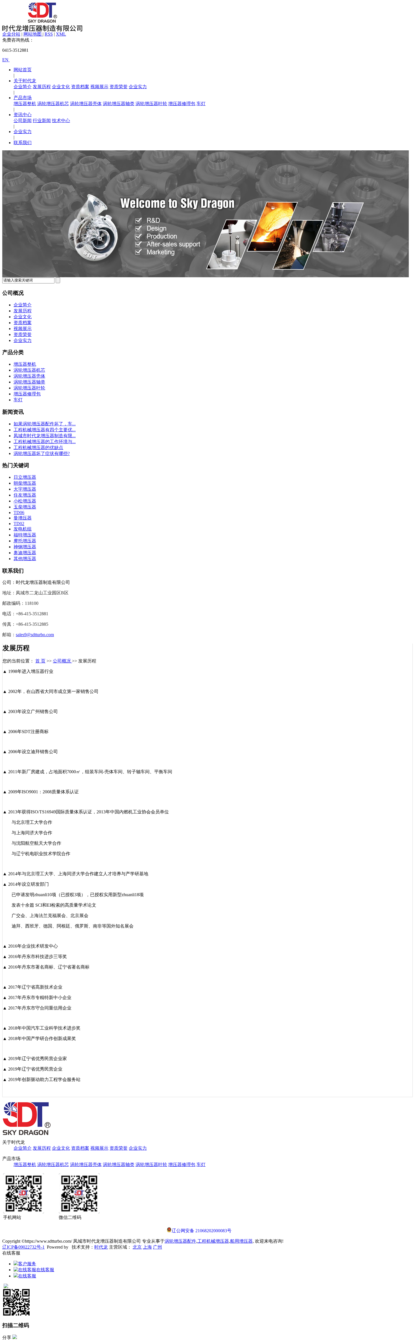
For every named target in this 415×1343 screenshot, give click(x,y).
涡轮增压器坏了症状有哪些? (42, 453)
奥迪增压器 (25, 552)
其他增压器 (25, 558)
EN (6, 59)
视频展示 (99, 86)
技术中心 (61, 120)
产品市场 (23, 97)
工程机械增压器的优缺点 (38, 447)
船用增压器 (241, 1241)
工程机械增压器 (213, 1241)
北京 (137, 1247)
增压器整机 (25, 103)
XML (61, 34)
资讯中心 (23, 114)
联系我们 (23, 142)
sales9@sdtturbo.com (35, 634)
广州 (157, 1247)
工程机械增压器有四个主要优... (45, 429)
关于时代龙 (25, 80)
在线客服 (45, 1269)
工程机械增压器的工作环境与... (45, 441)
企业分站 (11, 34)
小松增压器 (25, 501)
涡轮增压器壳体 (86, 103)
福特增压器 (25, 534)
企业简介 (23, 86)
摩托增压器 (25, 540)
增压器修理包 (181, 103)
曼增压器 (23, 517)
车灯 (201, 103)
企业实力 (138, 86)
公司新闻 (23, 120)
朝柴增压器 (25, 483)
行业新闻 (42, 120)
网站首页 (23, 69)
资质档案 (80, 86)
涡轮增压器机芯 (53, 103)
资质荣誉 (119, 86)
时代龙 (101, 1247)
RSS (49, 34)
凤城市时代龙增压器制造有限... (45, 435)
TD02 (19, 523)
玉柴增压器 (25, 506)
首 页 (40, 660)
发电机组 (23, 529)
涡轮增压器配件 (180, 1241)
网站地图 (33, 34)
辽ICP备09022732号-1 (23, 1247)
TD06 (19, 512)
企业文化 (61, 86)
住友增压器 (25, 495)
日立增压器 (25, 477)
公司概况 (62, 660)
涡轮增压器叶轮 (151, 103)
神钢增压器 (25, 546)
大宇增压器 (25, 489)
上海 (147, 1247)
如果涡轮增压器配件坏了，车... (45, 423)
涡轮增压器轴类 (118, 103)
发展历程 (42, 86)
